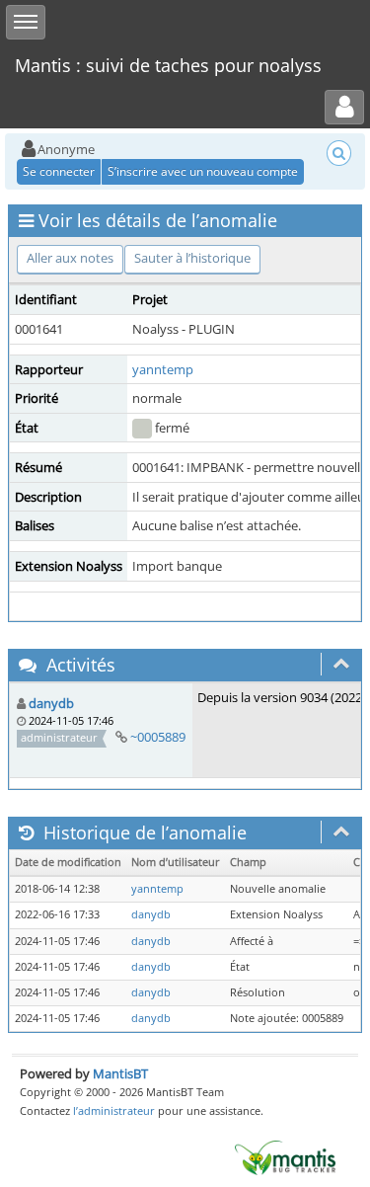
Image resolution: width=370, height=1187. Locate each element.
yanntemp (162, 369)
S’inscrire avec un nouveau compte (203, 171)
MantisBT (120, 1073)
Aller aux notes (70, 258)
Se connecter (59, 171)
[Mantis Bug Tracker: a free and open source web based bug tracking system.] (285, 1156)
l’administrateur (114, 1110)
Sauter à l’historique (192, 258)
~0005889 (157, 737)
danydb (51, 703)
